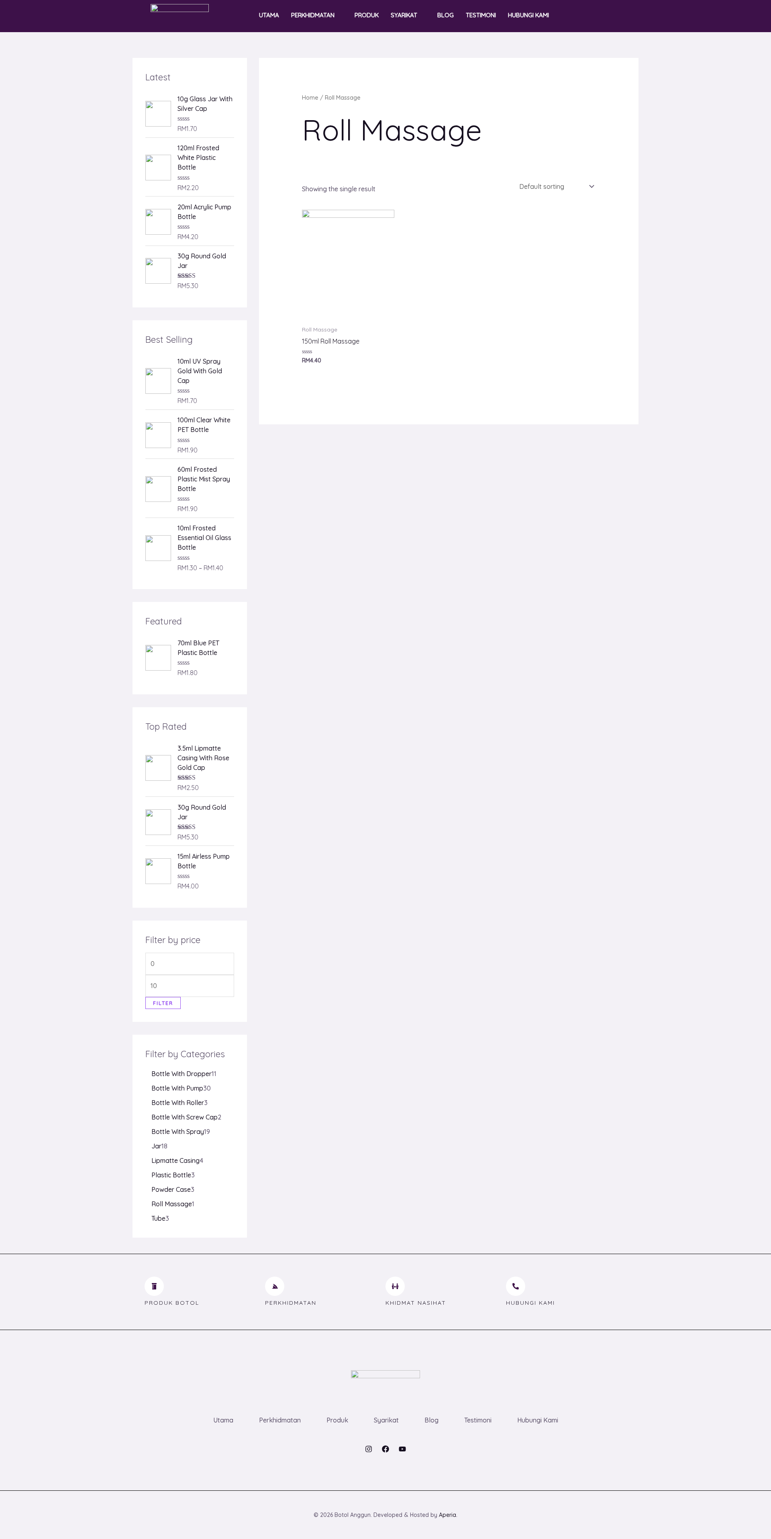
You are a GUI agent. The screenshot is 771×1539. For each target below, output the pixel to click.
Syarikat (404, 15)
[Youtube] (402, 1449)
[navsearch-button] (596, 15)
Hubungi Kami (528, 15)
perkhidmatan (290, 1302)
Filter (163, 1003)
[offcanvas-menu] (613, 15)
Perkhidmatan (313, 15)
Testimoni (481, 15)
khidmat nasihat (416, 1302)
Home (310, 97)
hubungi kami (530, 1302)
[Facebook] (385, 1449)
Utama (269, 15)
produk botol (172, 1302)
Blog (445, 15)
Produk (367, 15)
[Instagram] (368, 1449)
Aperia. (448, 1515)
